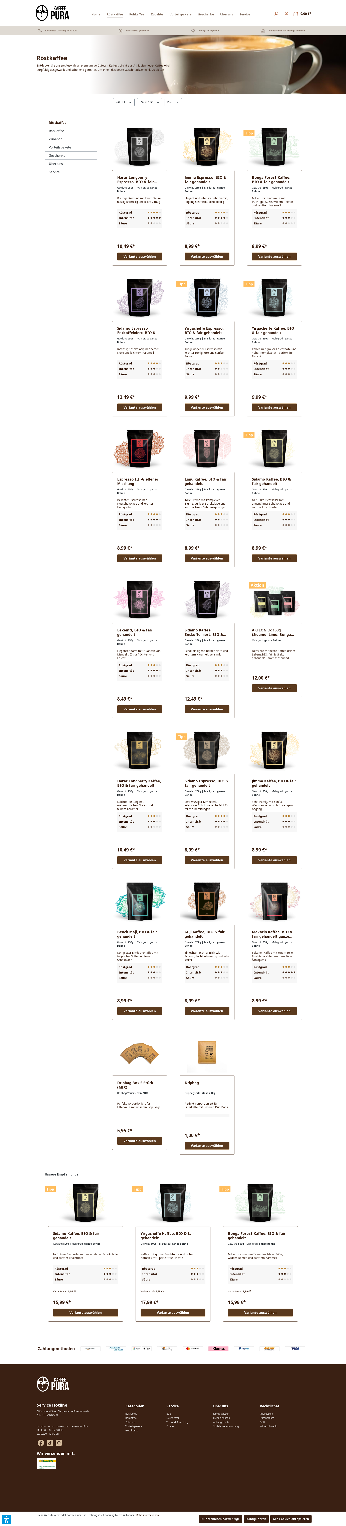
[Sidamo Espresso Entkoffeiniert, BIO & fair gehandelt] (139, 298)
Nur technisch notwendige (220, 1519)
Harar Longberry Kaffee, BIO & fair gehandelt (139, 783)
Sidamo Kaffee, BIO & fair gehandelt (271, 481)
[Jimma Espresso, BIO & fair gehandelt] (207, 147)
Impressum (266, 1413)
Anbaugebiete (221, 1422)
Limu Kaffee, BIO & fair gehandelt (205, 481)
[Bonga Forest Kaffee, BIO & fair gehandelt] (274, 147)
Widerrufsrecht (268, 1426)
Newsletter (172, 1418)
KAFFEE (121, 102)
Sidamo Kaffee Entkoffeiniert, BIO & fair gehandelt (204, 632)
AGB (262, 1422)
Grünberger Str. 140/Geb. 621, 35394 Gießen (62, 1426)
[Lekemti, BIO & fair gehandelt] (139, 600)
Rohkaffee (56, 131)
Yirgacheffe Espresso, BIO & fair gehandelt (204, 330)
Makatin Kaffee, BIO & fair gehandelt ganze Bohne (272, 934)
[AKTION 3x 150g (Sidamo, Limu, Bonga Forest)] (274, 600)
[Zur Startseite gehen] (52, 13)
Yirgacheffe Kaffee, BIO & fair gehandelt (273, 330)
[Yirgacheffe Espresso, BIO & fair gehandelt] (207, 298)
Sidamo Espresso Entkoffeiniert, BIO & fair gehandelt (136, 330)
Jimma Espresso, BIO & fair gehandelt (205, 179)
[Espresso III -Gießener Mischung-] (139, 449)
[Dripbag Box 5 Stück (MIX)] (139, 1052)
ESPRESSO (147, 102)
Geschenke (57, 155)
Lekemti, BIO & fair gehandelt (134, 632)
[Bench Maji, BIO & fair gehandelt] (139, 902)
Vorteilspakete (60, 147)
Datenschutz (267, 1418)
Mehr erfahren (221, 1418)
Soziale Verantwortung (226, 1426)
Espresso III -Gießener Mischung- (137, 481)
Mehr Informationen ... (148, 1515)
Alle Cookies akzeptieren (291, 1519)
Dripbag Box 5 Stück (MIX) (135, 1085)
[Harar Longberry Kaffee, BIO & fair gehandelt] (139, 751)
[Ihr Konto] (286, 13)
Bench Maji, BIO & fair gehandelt (137, 934)
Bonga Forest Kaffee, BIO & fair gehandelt (271, 179)
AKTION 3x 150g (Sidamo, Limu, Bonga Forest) (271, 632)
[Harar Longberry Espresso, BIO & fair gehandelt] (139, 147)
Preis (170, 102)
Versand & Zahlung (177, 1422)
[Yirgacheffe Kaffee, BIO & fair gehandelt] (274, 298)
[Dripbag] (207, 1052)
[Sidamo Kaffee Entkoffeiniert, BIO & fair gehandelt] (207, 600)
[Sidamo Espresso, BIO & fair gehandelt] (207, 751)
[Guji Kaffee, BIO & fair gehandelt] (207, 902)
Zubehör (55, 139)
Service (54, 172)
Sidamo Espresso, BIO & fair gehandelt (206, 783)
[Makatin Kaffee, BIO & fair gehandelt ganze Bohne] (274, 902)
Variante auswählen (140, 256)
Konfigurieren (256, 1519)
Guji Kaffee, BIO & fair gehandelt (205, 934)
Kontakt (170, 1426)
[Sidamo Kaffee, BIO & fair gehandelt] (274, 449)
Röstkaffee (57, 122)
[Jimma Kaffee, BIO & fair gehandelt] (274, 751)
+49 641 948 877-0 (47, 1415)
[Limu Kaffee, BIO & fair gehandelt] (207, 449)
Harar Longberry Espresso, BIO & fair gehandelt (135, 179)
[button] (6, 1519)
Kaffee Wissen (221, 1413)
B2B (168, 1413)
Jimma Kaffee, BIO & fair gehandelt (274, 783)
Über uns (56, 164)
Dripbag (192, 1083)
